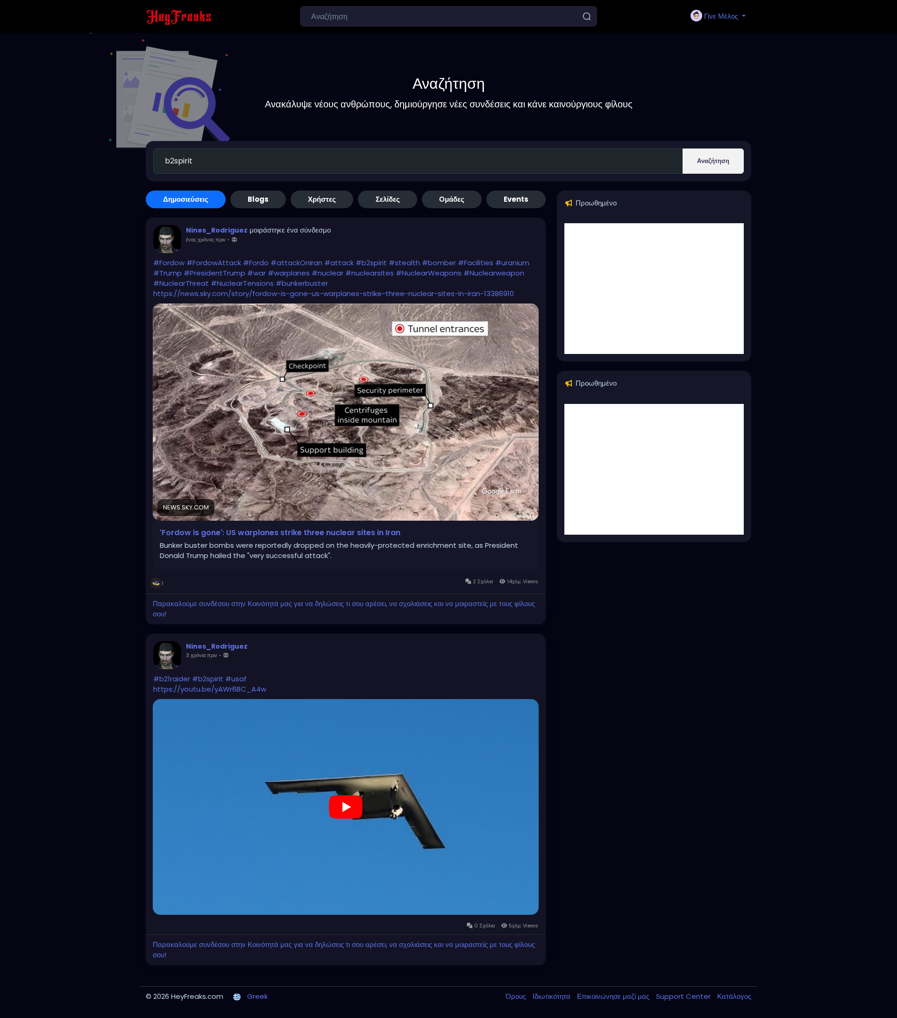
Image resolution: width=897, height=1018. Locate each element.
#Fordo (256, 263)
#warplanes (289, 273)
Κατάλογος (734, 996)
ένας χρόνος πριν (206, 239)
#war (256, 273)
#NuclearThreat (181, 283)
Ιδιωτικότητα (552, 996)
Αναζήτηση (713, 160)
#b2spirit (371, 263)
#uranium (512, 263)
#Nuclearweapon (493, 273)
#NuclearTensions (242, 283)
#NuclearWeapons (429, 273)
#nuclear (327, 273)
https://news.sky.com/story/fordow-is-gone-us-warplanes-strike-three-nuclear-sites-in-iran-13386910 (333, 293)
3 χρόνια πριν (201, 655)
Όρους (516, 996)
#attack (339, 263)
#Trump (167, 273)
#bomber (439, 263)
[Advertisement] (654, 288)
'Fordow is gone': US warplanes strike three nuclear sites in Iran (280, 533)
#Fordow (169, 263)
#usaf (236, 679)
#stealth (404, 263)
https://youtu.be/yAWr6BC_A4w (209, 689)
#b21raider (171, 679)
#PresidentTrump (214, 273)
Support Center (684, 996)
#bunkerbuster (302, 283)
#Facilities (475, 263)
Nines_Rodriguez (217, 230)
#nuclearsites (369, 273)
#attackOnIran (296, 263)
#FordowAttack (213, 263)
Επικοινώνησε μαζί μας (614, 996)
